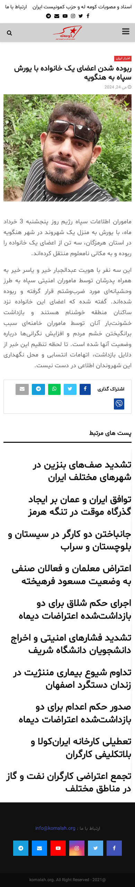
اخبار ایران (123, 58)
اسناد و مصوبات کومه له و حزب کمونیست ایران (82, 7)
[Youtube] (58, 848)
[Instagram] (76, 848)
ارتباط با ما (16, 7)
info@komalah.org (55, 828)
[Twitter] (95, 848)
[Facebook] (114, 848)
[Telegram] (20, 848)
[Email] (39, 848)
